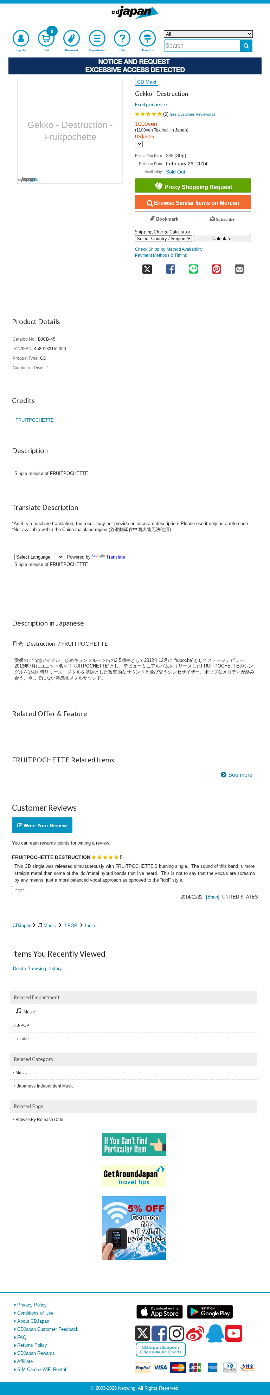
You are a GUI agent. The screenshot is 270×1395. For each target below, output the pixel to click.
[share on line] (193, 267)
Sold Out (175, 172)
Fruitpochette (151, 104)
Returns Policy (32, 1345)
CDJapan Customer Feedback (47, 1329)
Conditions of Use (35, 1313)
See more (240, 775)
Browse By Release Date (39, 1119)
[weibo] (195, 1333)
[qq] (215, 1333)
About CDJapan (33, 1321)
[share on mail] (239, 267)
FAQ (21, 1337)
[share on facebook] (170, 267)
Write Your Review (44, 825)
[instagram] (177, 1333)
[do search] (246, 45)
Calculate (221, 238)
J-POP (70, 925)
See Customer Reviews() (192, 114)
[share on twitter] (147, 267)
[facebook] (159, 1333)
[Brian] (212, 897)
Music (50, 925)
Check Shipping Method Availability (168, 249)
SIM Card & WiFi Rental (41, 1369)
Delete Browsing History (37, 968)
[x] (142, 1333)
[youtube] (233, 1333)
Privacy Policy (32, 1305)
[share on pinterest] (216, 267)
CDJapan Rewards (36, 1353)
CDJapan (22, 925)
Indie (90, 925)
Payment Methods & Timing (161, 255)
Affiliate (25, 1361)
